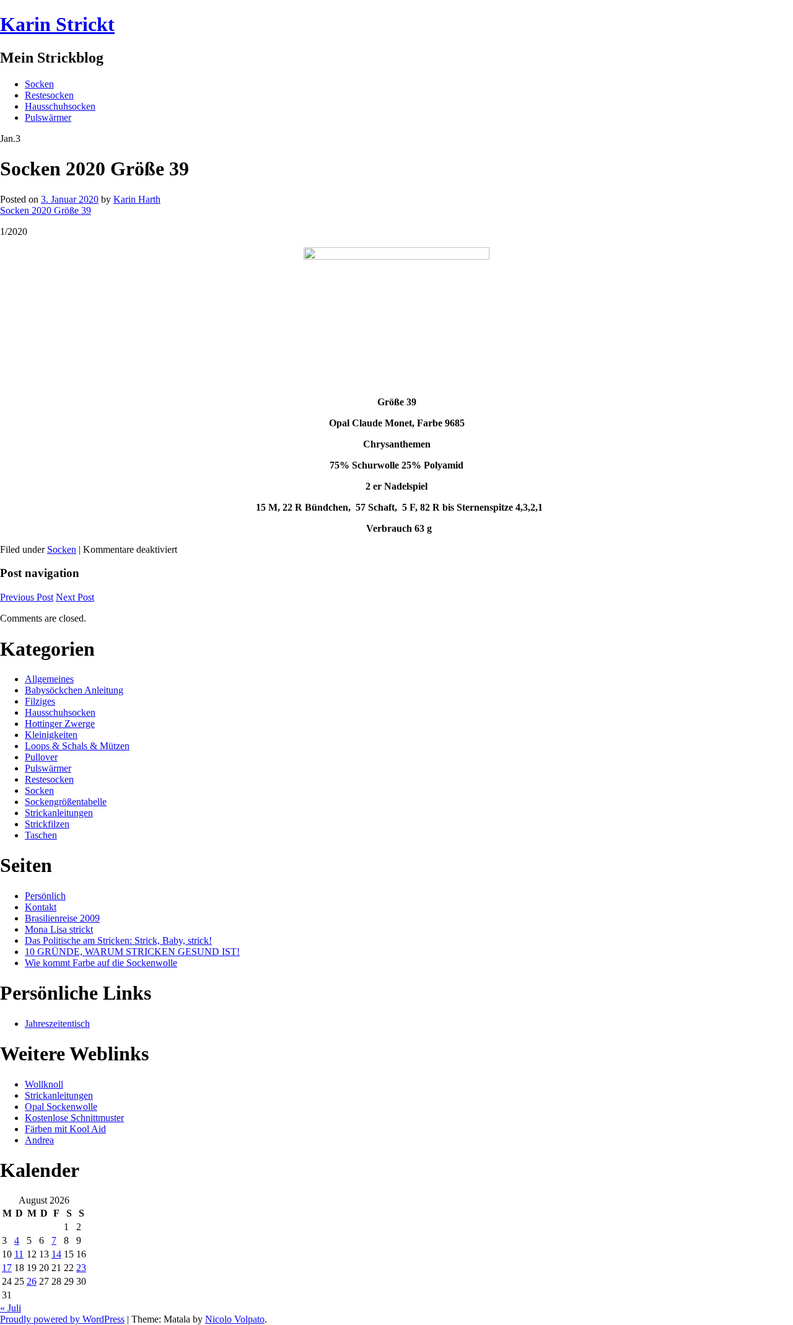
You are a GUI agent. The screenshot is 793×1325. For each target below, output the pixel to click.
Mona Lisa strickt (59, 929)
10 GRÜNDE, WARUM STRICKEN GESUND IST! (132, 951)
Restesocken (49, 95)
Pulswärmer (48, 117)
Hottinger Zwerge (60, 723)
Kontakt (40, 907)
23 (81, 1267)
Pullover (41, 757)
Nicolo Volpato (235, 1319)
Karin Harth (136, 199)
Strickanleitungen (59, 813)
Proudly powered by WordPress (62, 1319)
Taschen (41, 835)
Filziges (40, 701)
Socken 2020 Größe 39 (45, 210)
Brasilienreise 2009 (62, 918)
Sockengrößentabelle (66, 801)
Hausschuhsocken (60, 106)
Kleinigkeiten (51, 734)
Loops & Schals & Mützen (77, 746)
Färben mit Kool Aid (65, 1129)
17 (7, 1267)
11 (19, 1254)
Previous (26, 597)
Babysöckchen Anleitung (74, 690)
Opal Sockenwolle (61, 1106)
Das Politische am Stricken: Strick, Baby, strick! (118, 940)
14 (56, 1254)
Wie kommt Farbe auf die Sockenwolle (101, 962)
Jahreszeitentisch (57, 1023)
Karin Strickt (57, 24)
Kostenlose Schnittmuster (74, 1117)
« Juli (10, 1308)
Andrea (39, 1140)
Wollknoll (44, 1084)
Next (75, 597)
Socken (39, 84)
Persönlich (45, 896)
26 (32, 1281)
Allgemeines (49, 679)
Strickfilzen (47, 824)
